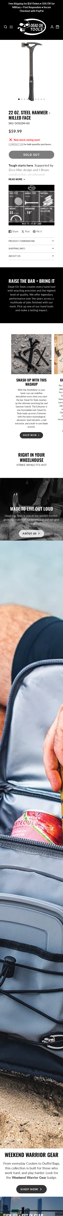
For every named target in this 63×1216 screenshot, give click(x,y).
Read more (15, 179)
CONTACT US (16, 144)
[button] (19, 99)
